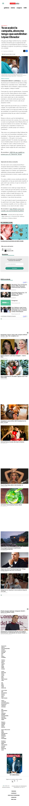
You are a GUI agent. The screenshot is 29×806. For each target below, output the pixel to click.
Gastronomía (3, 742)
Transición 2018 (15, 216)
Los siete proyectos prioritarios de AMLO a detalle (12, 241)
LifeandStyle (3, 657)
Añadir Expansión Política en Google (9, 54)
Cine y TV (3, 695)
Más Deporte (3, 736)
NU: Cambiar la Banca (14, 775)
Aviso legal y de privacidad (13, 795)
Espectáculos (3, 672)
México (2, 662)
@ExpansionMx (10, 250)
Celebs (2, 686)
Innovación (3, 717)
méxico (13, 8)
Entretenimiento (4, 692)
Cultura (2, 680)
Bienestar (3, 747)
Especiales (3, 727)
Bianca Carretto (7, 249)
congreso (19, 8)
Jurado (2, 749)
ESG (2, 655)
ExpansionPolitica (17, 781)
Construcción (3, 701)
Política (3, 660)
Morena (22, 216)
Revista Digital (3, 738)
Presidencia (5, 218)
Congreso (3, 663)
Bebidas (2, 743)
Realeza (2, 673)
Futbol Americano (4, 733)
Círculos (2, 675)
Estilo (2, 691)
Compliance (13, 793)
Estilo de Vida (3, 748)
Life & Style (4, 690)
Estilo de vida (3, 687)
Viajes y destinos (4, 744)
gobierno (6, 8)
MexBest (3, 741)
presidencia (4, 25)
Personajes (3, 746)
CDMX (25, 8)
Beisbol (2, 732)
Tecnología (3, 652)
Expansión (3, 646)
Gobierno (3, 661)
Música (2, 696)
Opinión (2, 667)
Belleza (2, 677)
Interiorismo (3, 706)
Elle (2, 682)
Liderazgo (3, 724)
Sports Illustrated (5, 729)
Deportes (3, 694)
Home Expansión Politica (5, 648)
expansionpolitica (14, 781)
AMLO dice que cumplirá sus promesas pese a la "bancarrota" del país (12, 153)
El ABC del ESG (3, 718)
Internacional (3, 651)
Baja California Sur (6, 216)
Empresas (3, 647)
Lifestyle (2, 737)
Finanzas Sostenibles (4, 715)
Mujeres (2, 656)
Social (2, 711)
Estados (2, 666)
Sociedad (3, 669)
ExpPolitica (12, 781)
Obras (2, 653)
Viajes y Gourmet (4, 679)
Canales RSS (13, 797)
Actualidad (3, 723)
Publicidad (13, 791)
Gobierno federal (13, 218)
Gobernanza (3, 713)
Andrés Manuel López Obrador (16, 214)
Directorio (13, 799)
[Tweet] (24, 51)
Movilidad (3, 714)
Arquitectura (3, 705)
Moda (2, 676)
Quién (2, 671)
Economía (3, 649)
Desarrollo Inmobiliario (5, 703)
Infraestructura (3, 704)
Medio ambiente (4, 710)
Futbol (2, 730)
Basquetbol (3, 734)
